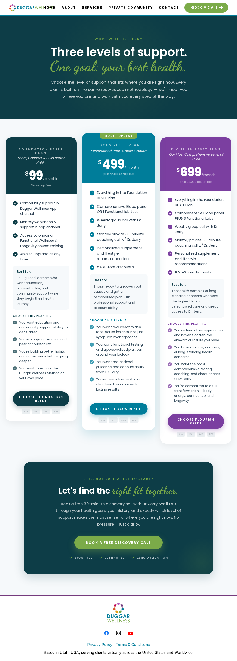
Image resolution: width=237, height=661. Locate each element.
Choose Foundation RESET (41, 399)
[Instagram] (118, 633)
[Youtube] (131, 633)
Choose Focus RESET (118, 409)
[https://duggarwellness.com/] (31, 7)
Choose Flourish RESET (196, 421)
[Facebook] (106, 633)
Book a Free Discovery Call (118, 543)
